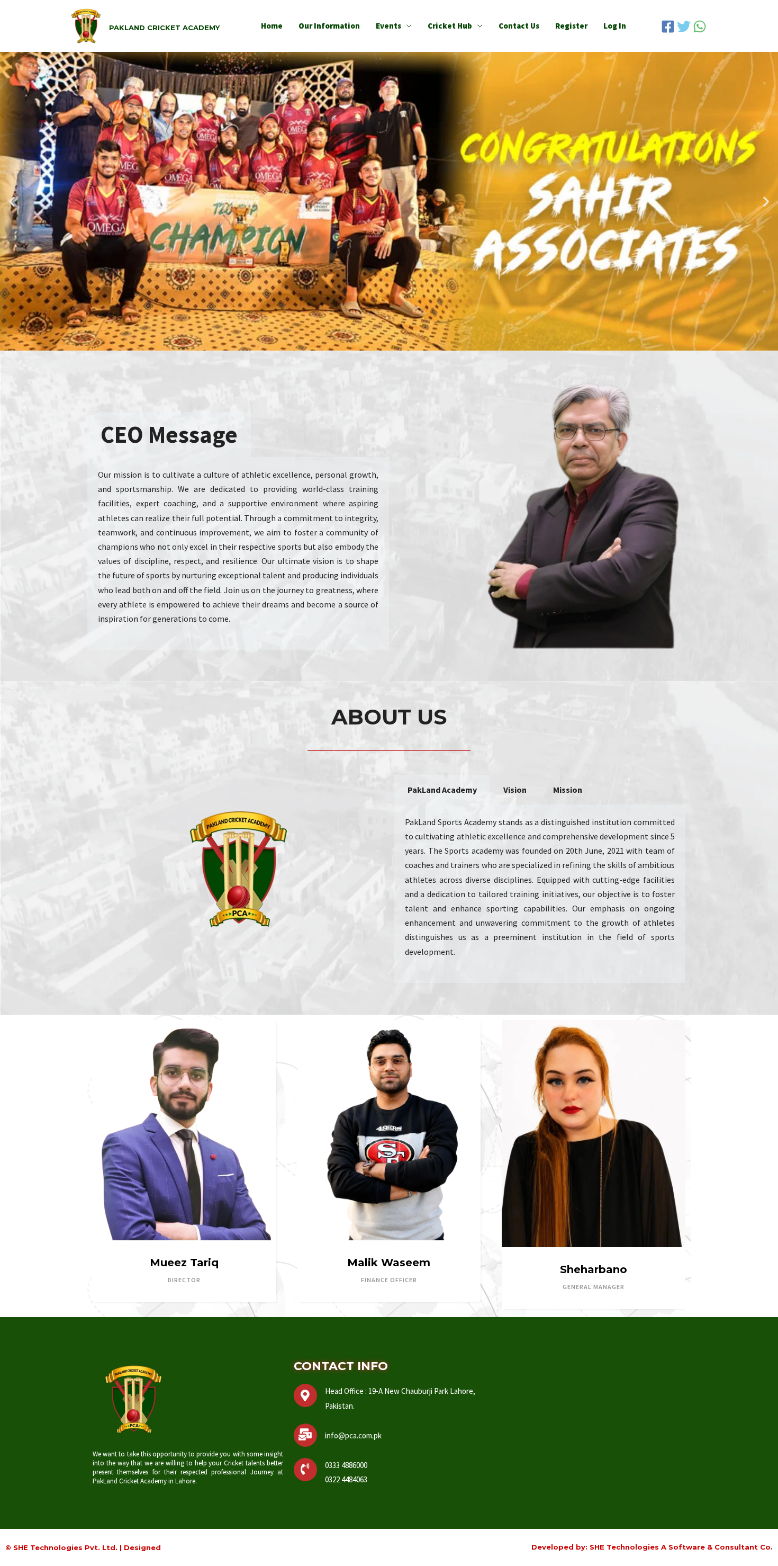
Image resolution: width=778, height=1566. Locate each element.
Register (571, 26)
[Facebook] (668, 26)
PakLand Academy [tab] (442, 789)
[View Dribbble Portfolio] (628, 1239)
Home (272, 26)
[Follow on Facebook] (558, 1239)
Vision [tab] (515, 789)
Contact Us (519, 26)
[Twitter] (684, 26)
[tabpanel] (238, 553)
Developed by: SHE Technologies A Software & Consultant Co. (652, 1547)
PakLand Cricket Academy (164, 27)
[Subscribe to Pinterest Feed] (610, 1239)
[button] (12, 201)
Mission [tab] (567, 789)
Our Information (329, 26)
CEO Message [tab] (169, 434)
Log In (614, 26)
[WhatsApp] (700, 26)
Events (388, 26)
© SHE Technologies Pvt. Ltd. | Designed (83, 1547)
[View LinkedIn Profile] (592, 1239)
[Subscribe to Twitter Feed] (575, 1239)
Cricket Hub (450, 26)
